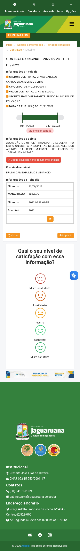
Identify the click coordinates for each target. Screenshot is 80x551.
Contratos (16, 49)
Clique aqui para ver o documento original (34, 159)
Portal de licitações (58, 44)
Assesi (25, 545)
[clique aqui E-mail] (30, 535)
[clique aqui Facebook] (40, 535)
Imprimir (67, 235)
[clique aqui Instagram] (50, 535)
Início (9, 44)
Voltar (14, 235)
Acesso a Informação (30, 44)
